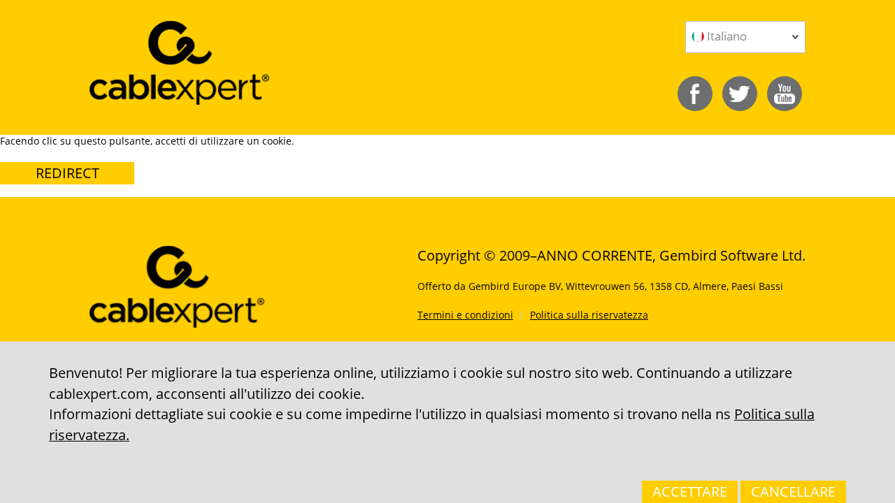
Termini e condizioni (465, 314)
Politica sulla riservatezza (589, 314)
